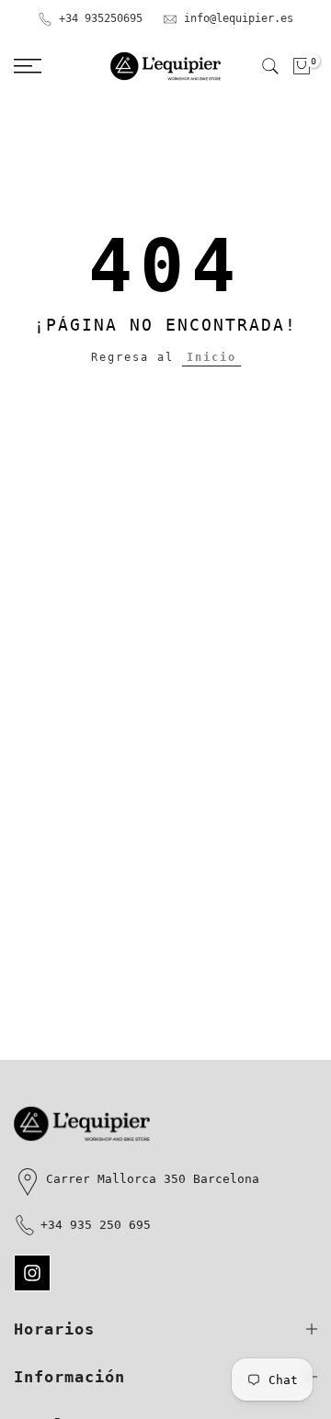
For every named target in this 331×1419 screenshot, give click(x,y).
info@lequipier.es (238, 18)
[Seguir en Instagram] (32, 1273)
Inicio (211, 357)
